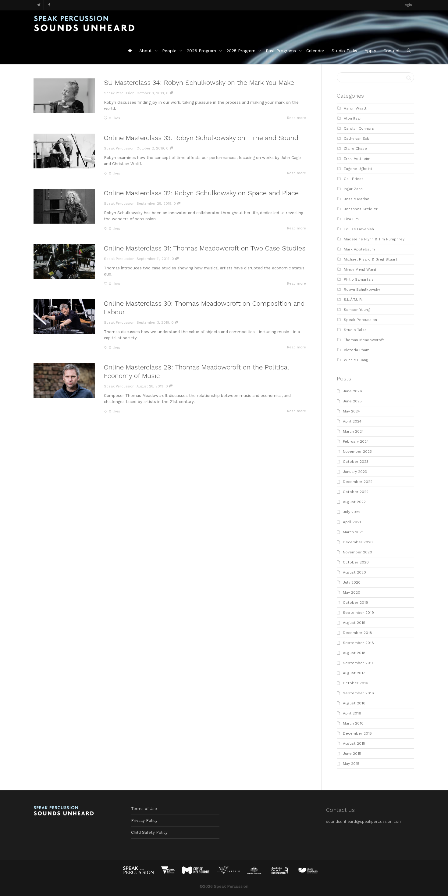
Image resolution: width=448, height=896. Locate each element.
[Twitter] (39, 5)
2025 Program (241, 50)
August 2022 (354, 502)
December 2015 (357, 733)
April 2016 (352, 713)
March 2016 (353, 723)
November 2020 (357, 552)
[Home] (130, 50)
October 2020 (356, 562)
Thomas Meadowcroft (364, 340)
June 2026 (352, 391)
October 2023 (355, 461)
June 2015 (352, 753)
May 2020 (351, 592)
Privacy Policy (144, 820)
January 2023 (355, 472)
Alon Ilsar (352, 118)
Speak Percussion (360, 320)
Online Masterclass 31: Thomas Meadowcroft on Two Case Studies (204, 248)
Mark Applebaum (359, 249)
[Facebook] (49, 5)
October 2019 (355, 602)
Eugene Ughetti (358, 169)
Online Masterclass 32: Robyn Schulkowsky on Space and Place (201, 193)
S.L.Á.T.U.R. (353, 299)
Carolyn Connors (359, 128)
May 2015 (351, 763)
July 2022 (351, 512)
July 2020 (352, 582)
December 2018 (357, 633)
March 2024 (353, 431)
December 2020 (358, 542)
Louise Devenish (359, 229)
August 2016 (354, 703)
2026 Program (202, 50)
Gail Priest (353, 179)
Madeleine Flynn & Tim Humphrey (374, 239)
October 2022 (355, 492)
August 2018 (354, 653)
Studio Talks (344, 50)
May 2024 (351, 411)
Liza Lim (351, 219)
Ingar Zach (353, 189)
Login (407, 5)
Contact (391, 50)
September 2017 (358, 663)
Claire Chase (355, 148)
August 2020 (354, 572)
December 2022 (357, 482)
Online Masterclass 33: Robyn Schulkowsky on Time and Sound (201, 138)
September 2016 (358, 693)
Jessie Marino (356, 199)
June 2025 (352, 401)
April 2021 (352, 522)
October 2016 (355, 683)
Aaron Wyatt (355, 108)
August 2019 (354, 623)
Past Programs (281, 50)
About (146, 50)
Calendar (315, 50)
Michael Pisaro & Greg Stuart (370, 259)
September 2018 (358, 643)
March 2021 (353, 532)
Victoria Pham (356, 350)
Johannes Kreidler (361, 209)
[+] (64, 95)
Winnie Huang (356, 360)
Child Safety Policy (149, 832)
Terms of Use (144, 808)
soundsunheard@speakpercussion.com (364, 821)
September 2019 (358, 612)
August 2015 (354, 743)
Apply (370, 50)
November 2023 (357, 451)
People (170, 50)
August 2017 (354, 673)
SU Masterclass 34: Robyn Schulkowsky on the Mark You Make (199, 82)
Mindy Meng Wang (360, 269)
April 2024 (352, 421)
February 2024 (356, 441)
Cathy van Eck (356, 138)
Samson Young (357, 310)
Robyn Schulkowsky (362, 289)
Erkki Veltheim (357, 159)
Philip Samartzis (359, 279)
